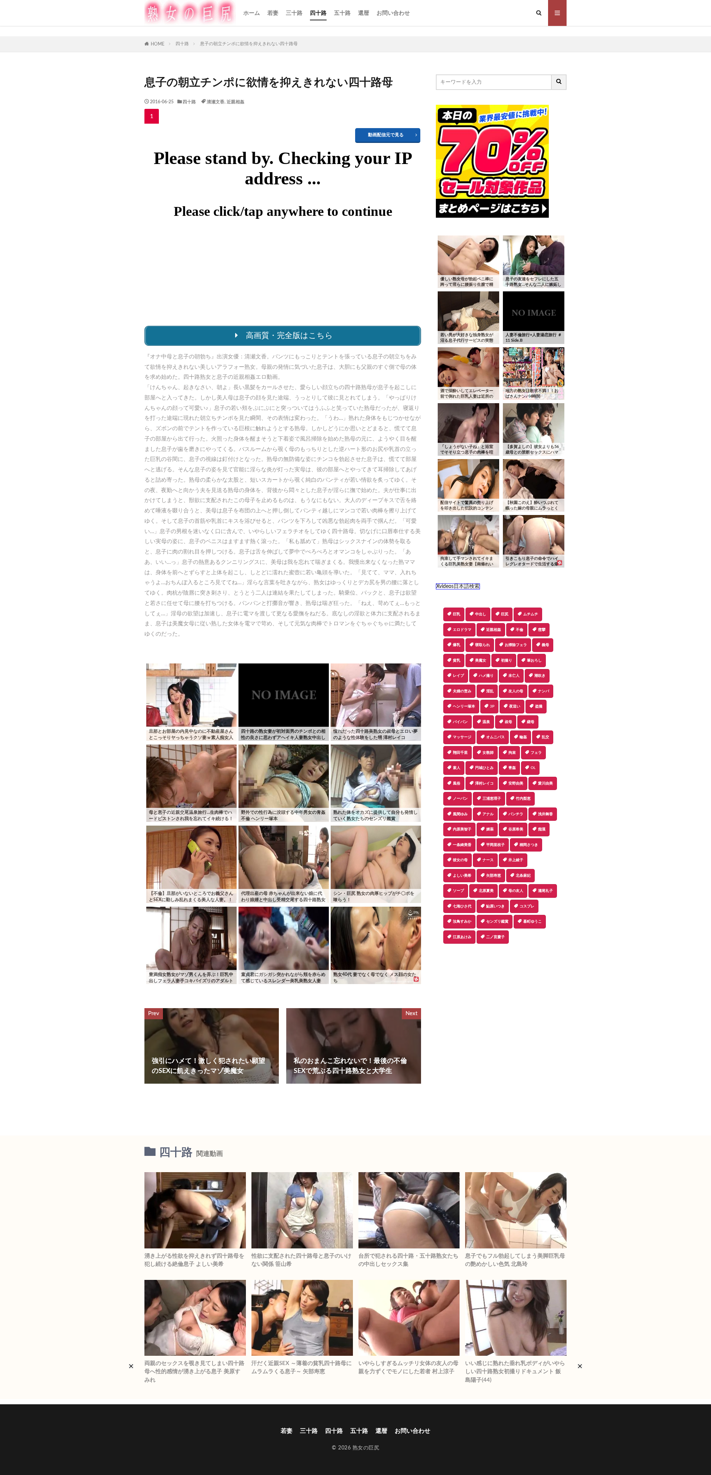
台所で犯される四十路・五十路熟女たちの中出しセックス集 (408, 1260)
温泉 (486, 722)
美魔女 (480, 660)
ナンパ (543, 691)
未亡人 (514, 676)
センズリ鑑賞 (497, 921)
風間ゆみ (460, 814)
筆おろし (534, 660)
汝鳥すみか (462, 921)
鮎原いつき (495, 906)
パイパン (460, 722)
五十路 (342, 13)
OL (533, 768)
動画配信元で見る (386, 135)
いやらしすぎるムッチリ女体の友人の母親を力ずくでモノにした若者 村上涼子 (408, 1368)
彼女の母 (460, 860)
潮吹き (539, 676)
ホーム (251, 13)
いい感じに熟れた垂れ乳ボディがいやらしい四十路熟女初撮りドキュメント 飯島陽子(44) (515, 1372)
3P (492, 706)
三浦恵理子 (492, 798)
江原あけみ (462, 937)
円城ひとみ (484, 768)
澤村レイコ (484, 783)
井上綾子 (515, 860)
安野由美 (515, 783)
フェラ (536, 753)
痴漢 (541, 829)
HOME (157, 44)
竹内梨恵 (523, 798)
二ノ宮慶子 (495, 937)
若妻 (272, 13)
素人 (456, 768)
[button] (441, 969)
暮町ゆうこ (532, 921)
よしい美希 (462, 875)
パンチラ (515, 814)
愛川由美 (545, 783)
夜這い (514, 706)
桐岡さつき (529, 845)
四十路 (318, 13)
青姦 (512, 768)
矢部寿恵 (493, 875)
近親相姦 (235, 102)
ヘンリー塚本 (464, 706)
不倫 (519, 630)
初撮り (506, 660)
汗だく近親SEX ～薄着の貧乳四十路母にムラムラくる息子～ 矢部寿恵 (301, 1368)
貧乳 (456, 660)
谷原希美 (515, 829)
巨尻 (504, 614)
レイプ (458, 676)
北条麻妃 (523, 875)
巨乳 (456, 614)
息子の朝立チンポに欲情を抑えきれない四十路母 (249, 43)
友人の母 (515, 691)
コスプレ (527, 906)
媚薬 (490, 829)
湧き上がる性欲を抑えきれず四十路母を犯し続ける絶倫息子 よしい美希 (194, 1260)
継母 (530, 722)
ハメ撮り (486, 676)
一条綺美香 (462, 845)
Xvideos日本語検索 (458, 586)
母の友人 (515, 891)
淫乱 (490, 691)
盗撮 (539, 706)
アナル (488, 814)
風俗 (456, 783)
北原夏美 (486, 891)
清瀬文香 (215, 102)
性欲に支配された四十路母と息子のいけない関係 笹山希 (301, 1260)
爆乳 (456, 645)
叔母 (508, 722)
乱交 (545, 737)
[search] (559, 82)
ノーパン (460, 798)
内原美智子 (462, 829)
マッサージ (462, 737)
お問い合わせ (393, 13)
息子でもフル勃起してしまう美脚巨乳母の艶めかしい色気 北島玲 (515, 1260)
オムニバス (495, 737)
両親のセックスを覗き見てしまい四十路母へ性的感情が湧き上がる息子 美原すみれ (194, 1372)
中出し (480, 614)
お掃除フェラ (516, 645)
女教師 (488, 753)
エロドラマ (462, 630)
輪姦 (523, 737)
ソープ (458, 891)
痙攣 (541, 630)
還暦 (363, 13)
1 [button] (151, 116)
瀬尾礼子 (545, 891)
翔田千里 (460, 753)
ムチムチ (530, 614)
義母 (545, 645)
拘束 (512, 753)
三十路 (294, 13)
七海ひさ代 (462, 906)
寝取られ (482, 645)
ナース (488, 860)
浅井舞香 (545, 814)
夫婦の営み (462, 691)
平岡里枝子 (495, 845)
